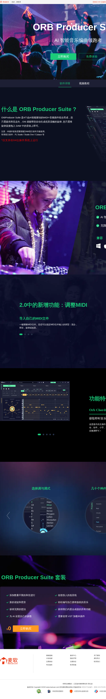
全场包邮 (49, 658)
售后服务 (49, 665)
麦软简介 (97, 658)
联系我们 (97, 661)
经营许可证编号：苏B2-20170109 (93, 687)
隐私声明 (73, 658)
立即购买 (63, 56)
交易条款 (49, 661)
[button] (8, 515)
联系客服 (73, 665)
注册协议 (73, 661)
